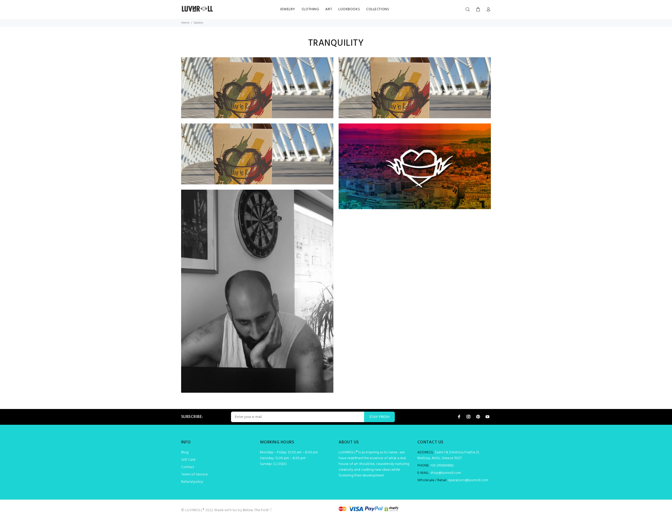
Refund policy (192, 482)
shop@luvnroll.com (445, 473)
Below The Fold (255, 510)
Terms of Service (194, 475)
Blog (184, 452)
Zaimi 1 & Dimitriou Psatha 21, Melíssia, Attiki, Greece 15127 (448, 455)
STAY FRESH (379, 417)
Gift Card (188, 460)
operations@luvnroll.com (468, 480)
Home (185, 22)
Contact (187, 467)
